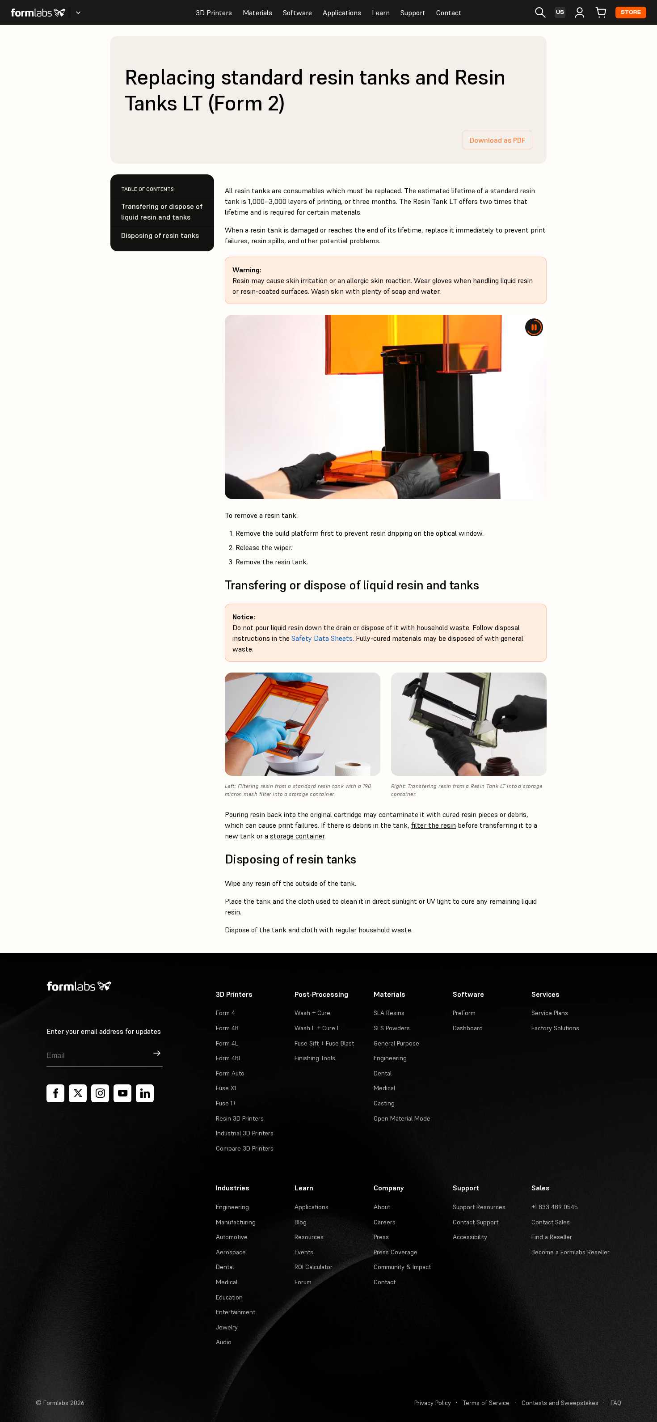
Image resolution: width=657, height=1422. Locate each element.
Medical (384, 1088)
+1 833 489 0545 (554, 1207)
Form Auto (230, 1073)
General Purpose (396, 1043)
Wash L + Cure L (317, 1028)
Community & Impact (402, 1267)
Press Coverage (395, 1252)
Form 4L (227, 1043)
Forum (303, 1282)
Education (229, 1297)
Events (304, 1252)
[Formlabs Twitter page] (78, 1093)
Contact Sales (550, 1222)
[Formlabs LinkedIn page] (145, 1093)
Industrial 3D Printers (245, 1133)
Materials (257, 12)
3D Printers (214, 12)
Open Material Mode (402, 1118)
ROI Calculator (314, 1267)
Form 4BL (229, 1058)
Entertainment (235, 1312)
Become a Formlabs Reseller (570, 1252)
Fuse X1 (226, 1088)
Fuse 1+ (226, 1103)
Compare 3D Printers (245, 1148)
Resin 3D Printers (240, 1118)
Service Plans (549, 1013)
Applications (342, 12)
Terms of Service (486, 1403)
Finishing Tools (315, 1058)
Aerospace (231, 1252)
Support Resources (479, 1207)
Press (381, 1237)
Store (631, 12)
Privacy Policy (432, 1403)
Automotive (232, 1237)
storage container (297, 835)
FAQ (616, 1403)
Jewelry (227, 1327)
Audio (224, 1342)
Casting (384, 1103)
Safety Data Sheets (322, 638)
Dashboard (468, 1028)
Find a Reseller (551, 1237)
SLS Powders (392, 1028)
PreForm (464, 1013)
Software (297, 12)
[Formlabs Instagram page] (100, 1093)
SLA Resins (389, 1013)
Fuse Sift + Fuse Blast (324, 1043)
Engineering (390, 1058)
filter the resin (433, 825)
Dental (383, 1073)
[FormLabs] (38, 12)
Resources (309, 1237)
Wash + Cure (312, 1013)
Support (412, 12)
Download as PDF (497, 139)
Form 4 (225, 1013)
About (382, 1207)
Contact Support (475, 1222)
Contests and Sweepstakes (560, 1403)
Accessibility (470, 1237)
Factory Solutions (555, 1028)
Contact (449, 12)
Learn (381, 12)
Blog (301, 1222)
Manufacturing (236, 1222)
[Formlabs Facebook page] (55, 1093)
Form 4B (227, 1028)
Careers (385, 1222)
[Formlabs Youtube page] (122, 1093)
